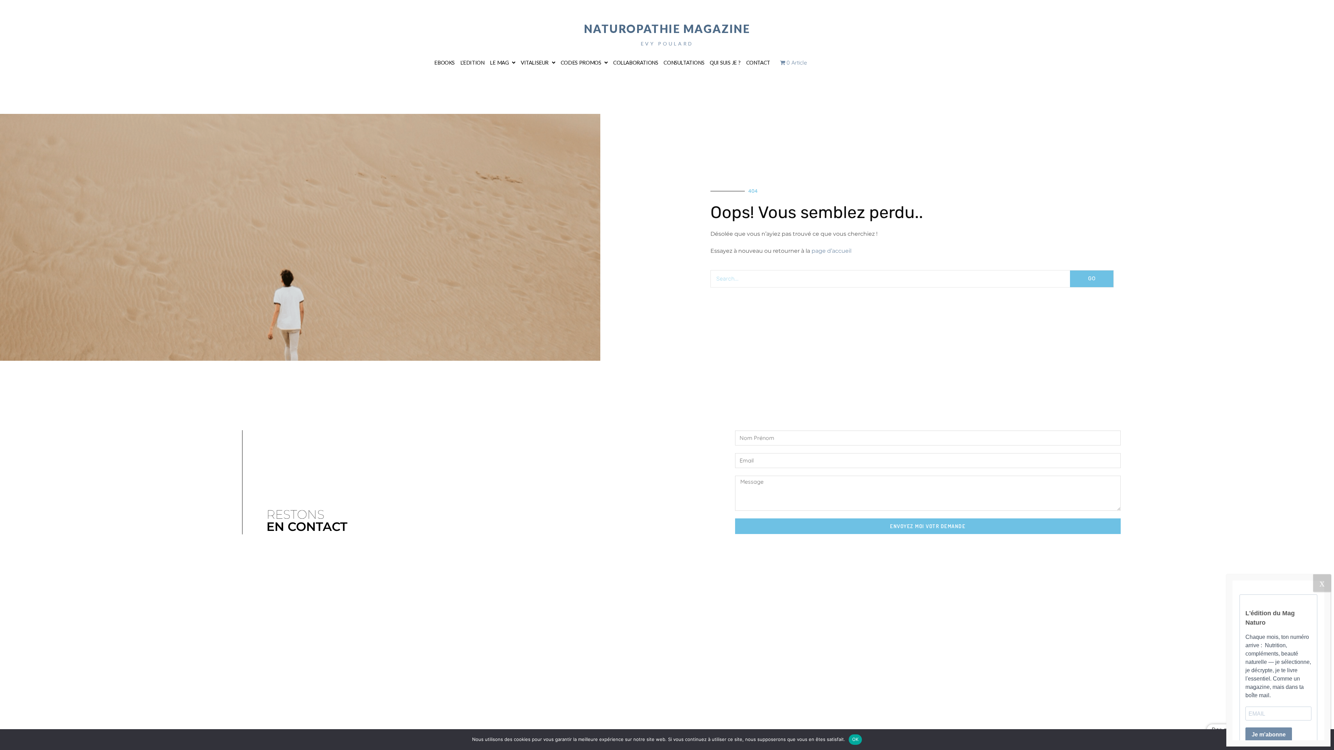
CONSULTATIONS (684, 62)
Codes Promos (581, 62)
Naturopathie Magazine (667, 28)
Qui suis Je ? (725, 62)
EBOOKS (444, 62)
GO (1092, 278)
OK (855, 739)
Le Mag (499, 62)
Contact (758, 62)
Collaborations (635, 62)
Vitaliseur (535, 62)
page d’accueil (831, 251)
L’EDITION (472, 62)
